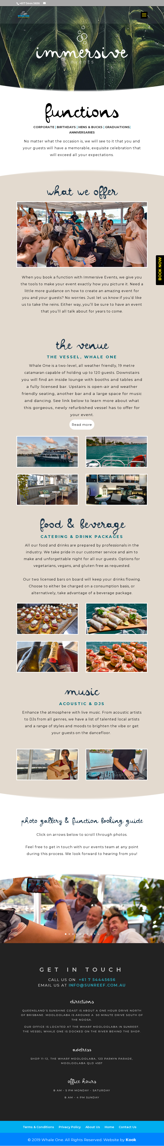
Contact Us (127, 1127)
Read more (82, 425)
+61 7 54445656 (96, 979)
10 (98, 934)
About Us (92, 1127)
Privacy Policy (70, 1127)
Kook (131, 1139)
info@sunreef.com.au (97, 985)
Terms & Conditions (38, 1127)
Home (109, 1127)
